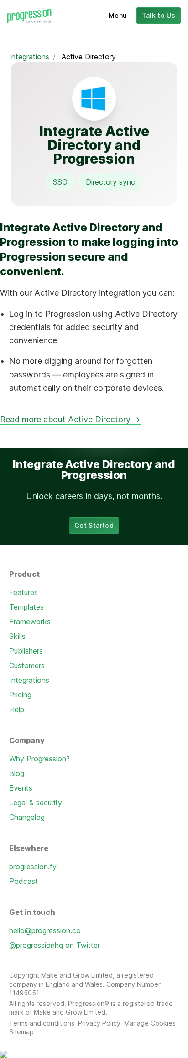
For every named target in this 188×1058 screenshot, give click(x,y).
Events (20, 787)
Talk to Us (159, 15)
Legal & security (35, 802)
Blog (16, 773)
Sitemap (21, 1032)
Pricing (20, 694)
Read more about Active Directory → (70, 419)
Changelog (27, 817)
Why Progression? (39, 758)
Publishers (26, 650)
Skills (17, 636)
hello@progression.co (45, 930)
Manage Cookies (150, 1023)
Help (16, 709)
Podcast (23, 881)
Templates (26, 606)
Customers (27, 665)
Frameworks (30, 621)
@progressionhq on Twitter (54, 945)
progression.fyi (33, 866)
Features (23, 592)
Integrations (29, 56)
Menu (118, 15)
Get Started (94, 525)
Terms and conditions (41, 1023)
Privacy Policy (99, 1023)
